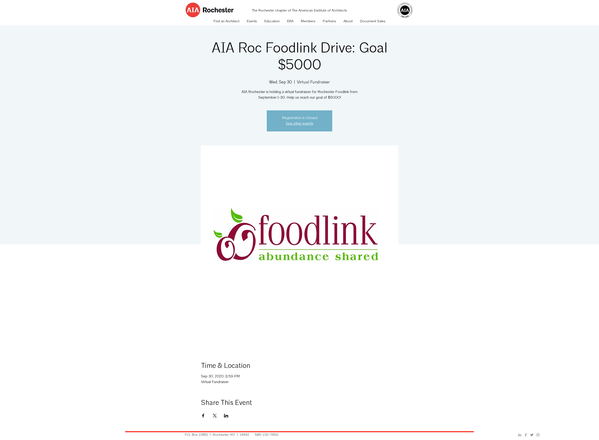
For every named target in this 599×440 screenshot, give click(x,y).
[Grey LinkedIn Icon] (520, 435)
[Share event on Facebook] (203, 416)
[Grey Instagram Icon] (538, 435)
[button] (252, 21)
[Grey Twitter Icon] (532, 435)
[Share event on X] (214, 416)
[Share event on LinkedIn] (226, 416)
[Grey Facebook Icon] (526, 435)
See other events (299, 124)
